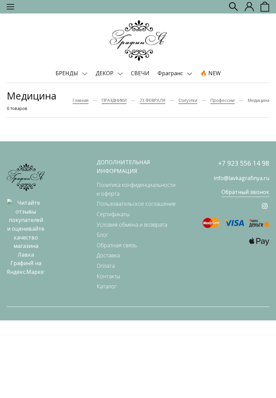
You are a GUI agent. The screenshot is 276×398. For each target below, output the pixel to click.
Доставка (108, 255)
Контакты (108, 276)
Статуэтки (187, 100)
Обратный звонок (245, 192)
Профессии (222, 100)
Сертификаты (113, 214)
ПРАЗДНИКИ (114, 100)
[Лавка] (138, 40)
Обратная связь (117, 245)
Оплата (106, 265)
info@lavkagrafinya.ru (241, 178)
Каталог (106, 286)
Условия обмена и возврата (132, 224)
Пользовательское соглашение (136, 203)
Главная (81, 100)
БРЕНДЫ (67, 73)
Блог (102, 234)
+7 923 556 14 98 (243, 163)
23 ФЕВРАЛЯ (152, 100)
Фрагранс (171, 73)
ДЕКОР (105, 73)
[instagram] (265, 205)
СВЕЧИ (140, 73)
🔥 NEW (210, 73)
